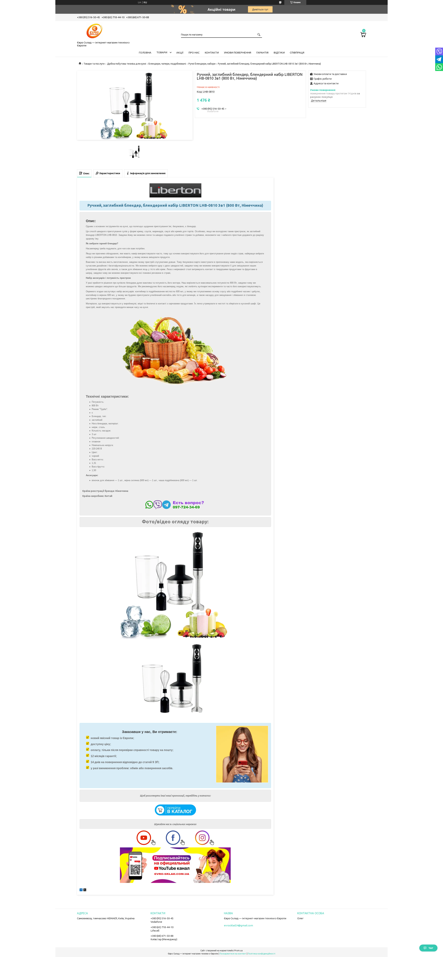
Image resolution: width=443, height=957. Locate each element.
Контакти (212, 52)
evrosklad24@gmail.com (238, 925)
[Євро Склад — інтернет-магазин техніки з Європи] (94, 30)
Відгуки (279, 52)
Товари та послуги (94, 63)
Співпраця (297, 52)
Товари (161, 52)
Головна (145, 52)
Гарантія (262, 52)
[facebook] (81, 890)
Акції (179, 52)
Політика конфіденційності (261, 953)
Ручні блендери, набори (201, 63)
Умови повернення (237, 52)
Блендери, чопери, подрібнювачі (167, 63)
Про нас (194, 52)
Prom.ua (238, 950)
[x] (84, 890)
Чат (431, 948)
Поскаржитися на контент (233, 953)
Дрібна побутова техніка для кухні (126, 63)
